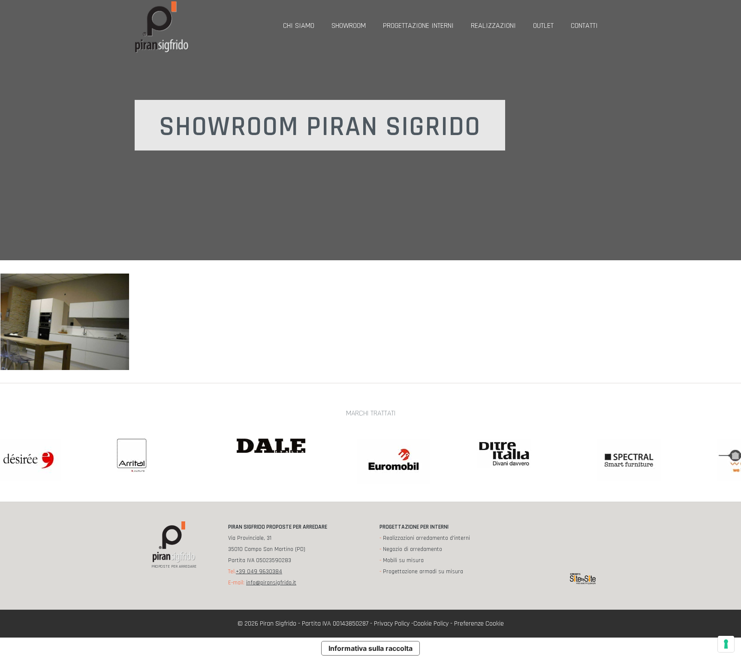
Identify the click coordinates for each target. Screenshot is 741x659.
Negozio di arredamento (412, 549)
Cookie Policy (431, 623)
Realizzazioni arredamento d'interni (426, 538)
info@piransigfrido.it (271, 583)
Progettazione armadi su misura (423, 571)
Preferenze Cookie (479, 623)
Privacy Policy (392, 623)
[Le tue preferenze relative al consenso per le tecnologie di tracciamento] (726, 644)
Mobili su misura (403, 560)
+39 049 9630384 (259, 571)
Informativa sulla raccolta (370, 648)
